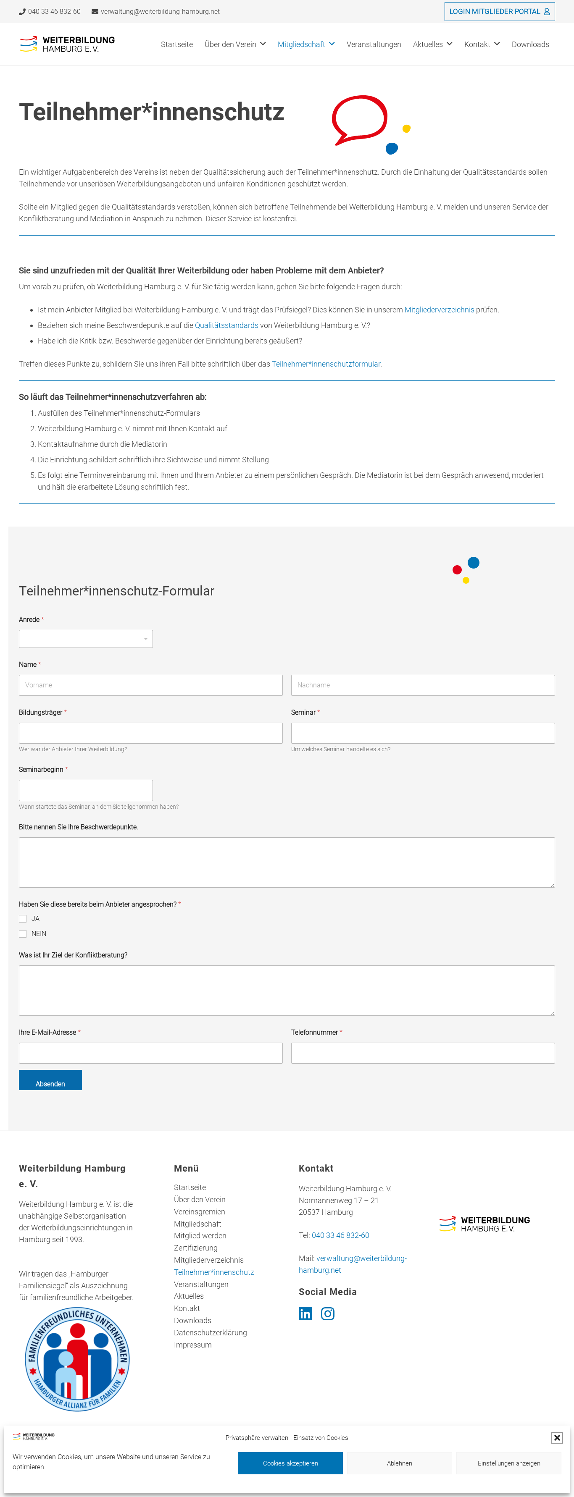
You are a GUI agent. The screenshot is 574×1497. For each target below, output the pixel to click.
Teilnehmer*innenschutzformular (326, 363)
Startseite (190, 1187)
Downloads (192, 1320)
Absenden (50, 1084)
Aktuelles (189, 1296)
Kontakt (187, 1308)
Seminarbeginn (43, 769)
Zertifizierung (196, 1247)
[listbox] (86, 639)
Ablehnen (399, 1463)
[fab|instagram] (327, 1313)
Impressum (193, 1344)
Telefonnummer (316, 1032)
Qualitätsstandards (226, 325)
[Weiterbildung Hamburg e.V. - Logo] (67, 44)
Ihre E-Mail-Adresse (50, 1032)
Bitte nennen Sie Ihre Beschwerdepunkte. (78, 827)
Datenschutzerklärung (210, 1332)
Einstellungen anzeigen (509, 1463)
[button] (557, 1438)
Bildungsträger (43, 712)
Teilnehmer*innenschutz (214, 1272)
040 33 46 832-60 (340, 1235)
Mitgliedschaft (197, 1223)
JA (35, 919)
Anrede (31, 620)
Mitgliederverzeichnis (439, 309)
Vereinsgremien (199, 1211)
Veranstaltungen (201, 1284)
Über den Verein (200, 1199)
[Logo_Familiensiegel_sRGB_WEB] (77, 1359)
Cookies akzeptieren (290, 1463)
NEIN (39, 934)
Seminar (305, 712)
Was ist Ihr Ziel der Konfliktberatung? (73, 955)
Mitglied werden (200, 1235)
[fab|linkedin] (305, 1313)
